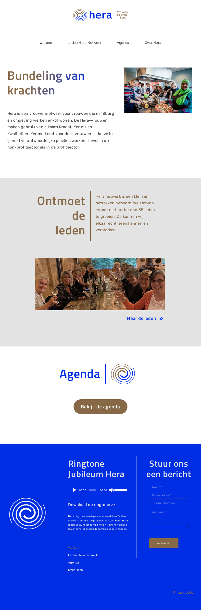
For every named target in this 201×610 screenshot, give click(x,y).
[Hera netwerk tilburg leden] (99, 259)
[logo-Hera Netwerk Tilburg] (100, 9)
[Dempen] (111, 490)
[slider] (120, 489)
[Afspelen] (74, 490)
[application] (98, 490)
